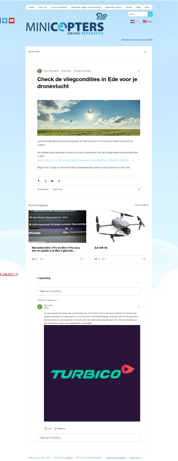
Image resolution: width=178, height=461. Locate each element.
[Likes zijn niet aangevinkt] (46, 428)
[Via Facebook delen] (38, 180)
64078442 (69, 458)
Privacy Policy (135, 458)
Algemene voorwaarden (116, 458)
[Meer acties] (138, 71)
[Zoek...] (150, 14)
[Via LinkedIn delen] (52, 180)
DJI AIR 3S (101, 247)
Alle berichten (34, 52)
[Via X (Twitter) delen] (45, 180)
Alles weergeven (142, 205)
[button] (145, 52)
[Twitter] (5, 20)
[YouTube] (11, 20)
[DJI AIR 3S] (120, 226)
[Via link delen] (59, 180)
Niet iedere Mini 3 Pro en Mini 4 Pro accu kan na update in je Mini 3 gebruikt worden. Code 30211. (56, 249)
